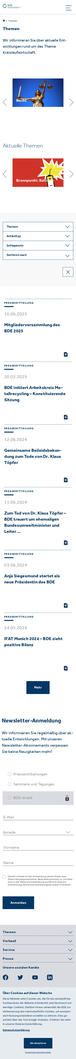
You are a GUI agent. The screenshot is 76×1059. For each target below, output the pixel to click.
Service (9, 950)
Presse (8, 959)
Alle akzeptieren (38, 1043)
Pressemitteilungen (30, 774)
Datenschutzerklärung (16, 1030)
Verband (9, 941)
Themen (12, 21)
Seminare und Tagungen (34, 784)
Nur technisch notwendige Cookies (38, 1052)
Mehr (38, 687)
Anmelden (18, 903)
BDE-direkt (23, 797)
